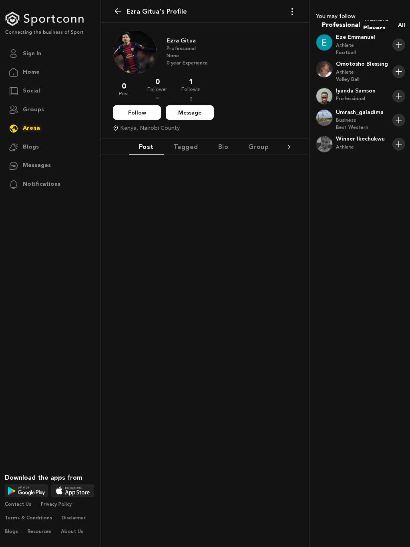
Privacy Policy (56, 504)
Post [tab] (146, 147)
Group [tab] (258, 147)
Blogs (11, 531)
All (401, 25)
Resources (39, 531)
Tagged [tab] (186, 147)
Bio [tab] (223, 147)
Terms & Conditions (28, 518)
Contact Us (18, 504)
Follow (137, 112)
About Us (72, 531)
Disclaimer (74, 518)
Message (189, 112)
